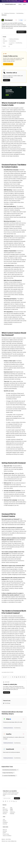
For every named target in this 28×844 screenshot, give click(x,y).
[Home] (4, 677)
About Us (5, 829)
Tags (11, 807)
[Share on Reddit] (20, 677)
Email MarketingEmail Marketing (10, 769)
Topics (11, 810)
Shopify (10, 44)
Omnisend (4, 15)
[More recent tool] (8, 677)
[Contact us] (5, 801)
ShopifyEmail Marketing (8, 772)
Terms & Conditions (7, 835)
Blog (4, 807)
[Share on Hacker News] (18, 677)
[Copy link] (6, 677)
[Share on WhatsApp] (22, 677)
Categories (5, 812)
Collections (12, 812)
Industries (5, 823)
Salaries (4, 820)
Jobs (4, 819)
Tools (11, 809)
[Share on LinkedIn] (16, 677)
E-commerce (11, 42)
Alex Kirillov (8, 839)
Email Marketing (19, 13)
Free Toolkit (5, 810)
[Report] (25, 20)
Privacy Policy (6, 834)
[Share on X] (13, 677)
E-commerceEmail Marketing (10, 775)
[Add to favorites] (16, 20)
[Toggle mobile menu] (2, 4)
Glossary (5, 813)
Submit (4, 832)
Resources (5, 809)
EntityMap (12, 813)
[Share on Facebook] (15, 677)
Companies (5, 822)
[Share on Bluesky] (24, 677)
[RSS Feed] (3, 801)
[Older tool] (10, 677)
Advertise (5, 831)
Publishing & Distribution (9, 13)
